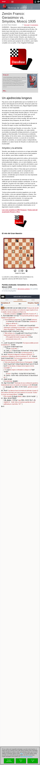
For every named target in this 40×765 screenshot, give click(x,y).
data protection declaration (27, 756)
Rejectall (20, 760)
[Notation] (19, 270)
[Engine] (22, 270)
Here (21, 753)
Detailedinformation (9, 760)
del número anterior (24, 289)
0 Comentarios (34, 25)
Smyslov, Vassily (33, 303)
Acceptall (32, 760)
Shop (4, 1)
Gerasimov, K (5, 303)
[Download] (26, 270)
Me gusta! (26, 25)
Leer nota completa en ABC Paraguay (14, 210)
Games (33, 300)
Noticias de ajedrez (17, 8)
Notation (19, 300)
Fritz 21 (6, 75)
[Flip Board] (15, 270)
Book (7, 300)
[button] (12, 1)
